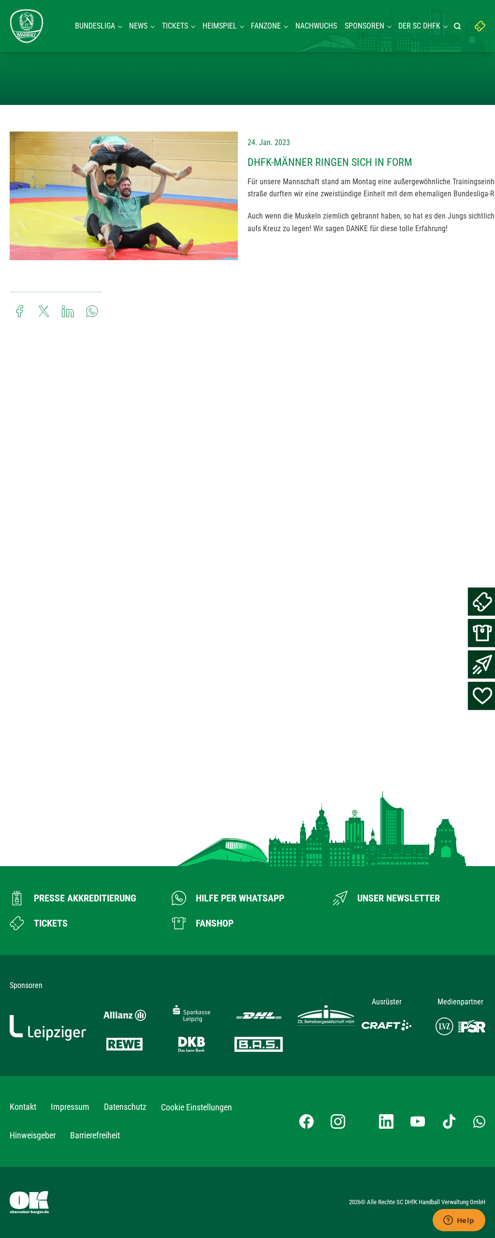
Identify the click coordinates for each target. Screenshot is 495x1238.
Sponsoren (364, 25)
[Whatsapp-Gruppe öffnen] (479, 1121)
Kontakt (23, 1107)
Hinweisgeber (33, 1135)
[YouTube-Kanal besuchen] (417, 1121)
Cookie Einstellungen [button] (196, 1107)
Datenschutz (125, 1107)
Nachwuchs (316, 25)
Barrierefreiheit (95, 1135)
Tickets (175, 25)
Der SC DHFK (419, 25)
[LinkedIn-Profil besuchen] (386, 1121)
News (138, 25)
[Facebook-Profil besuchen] (306, 1121)
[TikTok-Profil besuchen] (449, 1121)
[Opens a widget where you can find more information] (458, 1221)
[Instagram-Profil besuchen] (338, 1121)
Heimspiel (220, 25)
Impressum (70, 1107)
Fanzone (266, 25)
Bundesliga (95, 25)
